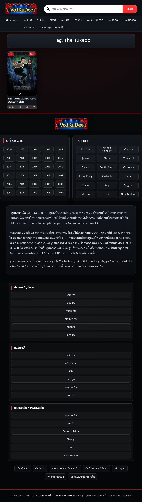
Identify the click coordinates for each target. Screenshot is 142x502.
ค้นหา (130, 9)
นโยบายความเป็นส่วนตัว (65, 468)
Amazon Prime (71, 431)
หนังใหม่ (27, 20)
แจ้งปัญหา (119, 468)
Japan (85, 158)
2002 (60, 184)
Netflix (40, 20)
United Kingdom (107, 149)
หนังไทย (65, 20)
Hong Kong (85, 176)
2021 (9, 158)
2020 (22, 158)
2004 (34, 184)
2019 (34, 158)
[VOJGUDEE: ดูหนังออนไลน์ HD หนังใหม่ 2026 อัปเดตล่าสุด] (21, 8)
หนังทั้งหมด (29, 27)
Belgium (128, 185)
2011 (9, 175)
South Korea (107, 167)
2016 (9, 166)
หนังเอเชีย (71, 310)
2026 (9, 149)
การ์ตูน (78, 20)
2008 (47, 175)
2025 (22, 149)
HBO (71, 447)
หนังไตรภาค (129, 20)
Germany (128, 167)
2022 (60, 149)
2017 (60, 158)
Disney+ (71, 439)
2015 (22, 166)
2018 (47, 158)
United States (85, 149)
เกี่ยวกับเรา (22, 468)
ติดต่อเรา (40, 468)
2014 (34, 166)
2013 (47, 166)
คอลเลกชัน (71, 387)
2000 (22, 192)
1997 (60, 192)
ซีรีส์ (71, 371)
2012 (60, 166)
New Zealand (128, 194)
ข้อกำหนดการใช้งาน (96, 468)
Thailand (128, 158)
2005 (22, 184)
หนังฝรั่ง (71, 302)
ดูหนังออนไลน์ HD (22, 213)
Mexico (86, 194)
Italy (107, 185)
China (107, 158)
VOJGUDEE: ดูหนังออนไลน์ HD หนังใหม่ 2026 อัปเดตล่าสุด (56, 495)
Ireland (107, 194)
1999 (34, 192)
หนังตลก (113, 20)
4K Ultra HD (71, 455)
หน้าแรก (13, 20)
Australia (107, 176)
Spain (85, 185)
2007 (60, 175)
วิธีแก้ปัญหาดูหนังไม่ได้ (52, 27)
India (129, 176)
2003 (47, 184)
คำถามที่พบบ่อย (55, 476)
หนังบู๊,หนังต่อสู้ (95, 20)
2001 (9, 192)
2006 (9, 184)
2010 (22, 175)
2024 (34, 149)
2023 (47, 149)
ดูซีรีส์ (53, 20)
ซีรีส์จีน (71, 326)
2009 (34, 175)
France (86, 167)
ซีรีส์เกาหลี (71, 318)
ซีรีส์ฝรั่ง (71, 334)
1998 (47, 192)
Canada (128, 149)
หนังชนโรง (71, 363)
